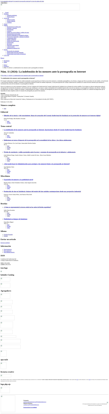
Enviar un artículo (5, 242)
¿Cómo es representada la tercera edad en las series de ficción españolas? (27, 207)
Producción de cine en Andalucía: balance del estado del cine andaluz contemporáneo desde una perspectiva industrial (42, 191)
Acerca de (6, 18)
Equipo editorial (11, 21)
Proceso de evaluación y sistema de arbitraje (18, 36)
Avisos (5, 24)
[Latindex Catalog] (5, 287)
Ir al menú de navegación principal (21, 1)
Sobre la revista (11, 19)
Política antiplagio (11, 39)
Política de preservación (13, 41)
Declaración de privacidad (13, 34)
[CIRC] (3, 356)
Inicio (5, 65)
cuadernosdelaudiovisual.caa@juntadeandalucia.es (34, 401)
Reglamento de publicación (14, 26)
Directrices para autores (13, 45)
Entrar (5, 62)
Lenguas (9, 31)
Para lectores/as (8, 249)
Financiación (10, 42)
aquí (77, 379)
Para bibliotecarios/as (9, 252)
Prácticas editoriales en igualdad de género (17, 35)
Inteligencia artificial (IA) (13, 48)
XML (8, 149)
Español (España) (8, 234)
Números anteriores (12, 15)
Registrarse (6, 60)
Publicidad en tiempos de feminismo (15, 219)
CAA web (6, 55)
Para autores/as (7, 250)
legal (89, 379)
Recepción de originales (13, 51)
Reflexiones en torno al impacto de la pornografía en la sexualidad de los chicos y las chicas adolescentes (37, 140)
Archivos (6, 14)
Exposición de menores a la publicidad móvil (18, 179)
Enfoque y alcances (12, 28)
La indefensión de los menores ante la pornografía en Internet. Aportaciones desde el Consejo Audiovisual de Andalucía (43, 130)
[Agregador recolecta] (11, 342)
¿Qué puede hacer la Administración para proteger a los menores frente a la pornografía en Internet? (37, 164)
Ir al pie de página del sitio (37, 1)
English (6, 236)
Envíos (5, 49)
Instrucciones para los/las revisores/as (16, 54)
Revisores (9, 44)
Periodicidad (10, 29)
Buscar (2, 58)
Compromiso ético (11, 38)
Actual (6, 12)
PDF (5, 108)
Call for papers (10, 46)
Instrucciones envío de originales (15, 52)
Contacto (9, 22)
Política (6, 25)
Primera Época (10, 16)
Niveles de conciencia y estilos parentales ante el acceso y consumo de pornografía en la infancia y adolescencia (39, 152)
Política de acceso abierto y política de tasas (18, 32)
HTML (9, 123)
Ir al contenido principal (7, 1)
